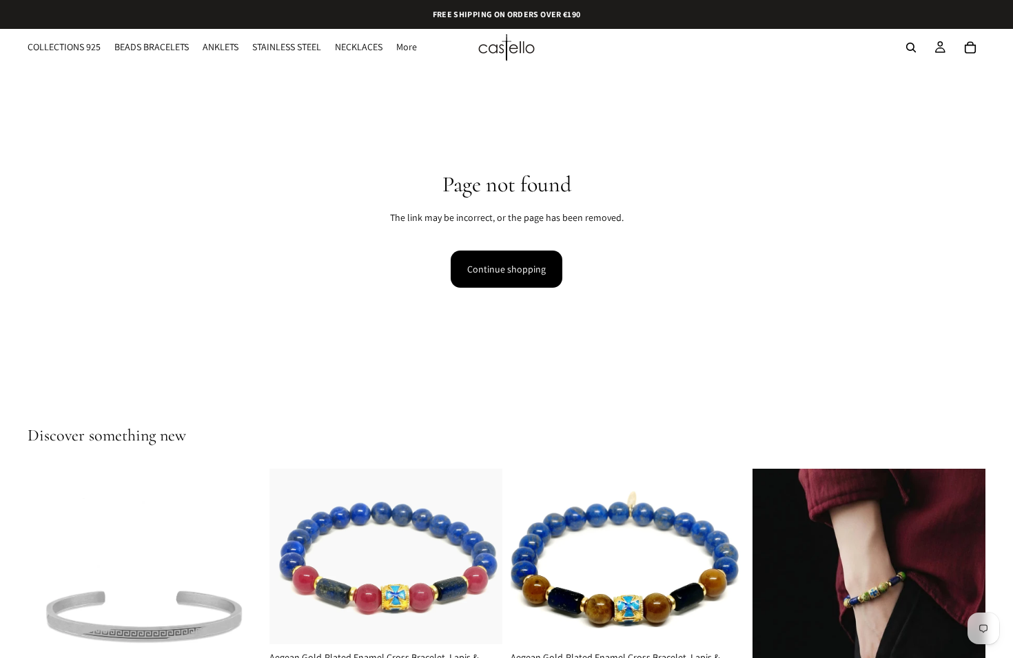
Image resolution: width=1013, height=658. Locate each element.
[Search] (911, 47)
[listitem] (406, 47)
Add (492, 623)
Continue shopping (506, 269)
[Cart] (970, 47)
